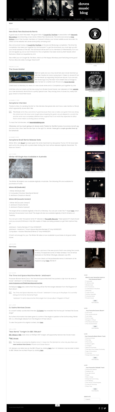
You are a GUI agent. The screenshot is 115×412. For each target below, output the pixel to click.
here (72, 211)
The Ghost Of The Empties (93, 382)
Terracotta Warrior (91, 369)
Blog (10, 19)
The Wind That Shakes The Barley (95, 349)
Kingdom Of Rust (91, 320)
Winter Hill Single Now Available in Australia (28, 156)
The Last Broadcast (91, 314)
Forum (97, 19)
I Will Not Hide (90, 283)
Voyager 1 (89, 345)
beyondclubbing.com (37, 122)
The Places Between (92, 322)
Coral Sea (89, 353)
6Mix (19, 335)
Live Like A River (90, 373)
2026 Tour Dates (19, 19)
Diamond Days (90, 338)
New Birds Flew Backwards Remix (23, 31)
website (75, 89)
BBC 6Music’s (13, 335)
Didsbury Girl (89, 371)
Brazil (23, 143)
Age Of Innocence (91, 351)
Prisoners (88, 290)
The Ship (88, 340)
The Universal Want (51, 19)
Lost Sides (89, 316)
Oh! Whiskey (89, 380)
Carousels (89, 281)
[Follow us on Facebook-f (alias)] (100, 23)
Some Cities (89, 318)
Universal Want (90, 296)
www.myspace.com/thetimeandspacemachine (25, 283)
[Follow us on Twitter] (105, 23)
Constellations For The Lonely (34, 19)
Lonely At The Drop (91, 384)
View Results (95, 302)
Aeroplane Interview (18, 103)
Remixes (12, 246)
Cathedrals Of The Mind (93, 288)
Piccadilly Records (51, 219)
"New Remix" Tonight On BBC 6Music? (25, 331)
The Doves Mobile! (17, 69)
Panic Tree (89, 386)
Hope (87, 375)
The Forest (89, 342)
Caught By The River (50, 35)
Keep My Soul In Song (92, 379)
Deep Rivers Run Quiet (92, 355)
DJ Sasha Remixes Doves (19, 307)
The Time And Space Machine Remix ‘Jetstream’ (30, 275)
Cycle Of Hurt (90, 292)
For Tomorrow (90, 287)
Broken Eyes (89, 285)
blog (19, 287)
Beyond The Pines (91, 347)
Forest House (90, 298)
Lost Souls (89, 312)
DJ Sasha (40, 311)
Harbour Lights (90, 344)
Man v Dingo (89, 377)
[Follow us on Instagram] (103, 23)
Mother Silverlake (91, 294)
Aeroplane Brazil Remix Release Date (25, 140)
